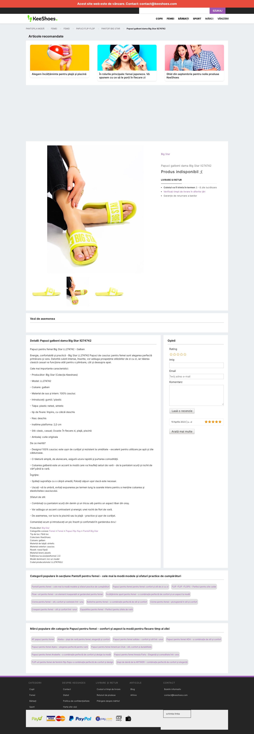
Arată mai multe (182, 431)
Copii (31, 689)
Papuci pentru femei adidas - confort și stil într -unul (138, 639)
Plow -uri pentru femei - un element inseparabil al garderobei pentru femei (67, 594)
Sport (32, 707)
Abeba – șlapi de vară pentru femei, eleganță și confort (84, 639)
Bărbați (32, 701)
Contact (67, 689)
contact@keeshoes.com (158, 4)
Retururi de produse (106, 695)
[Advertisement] (127, 115)
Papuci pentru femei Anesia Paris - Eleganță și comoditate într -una (146, 654)
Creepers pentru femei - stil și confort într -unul (54, 609)
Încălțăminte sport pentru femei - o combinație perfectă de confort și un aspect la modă (148, 594)
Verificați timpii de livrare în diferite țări (184, 191)
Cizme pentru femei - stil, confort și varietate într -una (57, 601)
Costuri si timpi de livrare (108, 689)
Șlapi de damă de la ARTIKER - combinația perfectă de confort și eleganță (152, 662)
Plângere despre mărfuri (108, 701)
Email (172, 371)
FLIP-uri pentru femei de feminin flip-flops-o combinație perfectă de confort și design (72, 662)
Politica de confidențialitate (76, 701)
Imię (172, 359)
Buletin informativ (172, 689)
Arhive (133, 695)
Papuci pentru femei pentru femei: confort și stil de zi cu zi (140, 586)
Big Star (165, 153)
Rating (173, 349)
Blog (132, 689)
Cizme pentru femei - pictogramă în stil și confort (173, 601)
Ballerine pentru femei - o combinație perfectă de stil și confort (117, 601)
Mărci (209, 18)
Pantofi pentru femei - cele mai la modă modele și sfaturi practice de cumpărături (70, 586)
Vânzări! (223, 18)
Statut (66, 695)
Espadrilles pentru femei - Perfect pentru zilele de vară (106, 609)
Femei (32, 695)
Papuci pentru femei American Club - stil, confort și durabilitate (121, 647)
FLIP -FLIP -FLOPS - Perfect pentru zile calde (194, 586)
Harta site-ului (70, 707)
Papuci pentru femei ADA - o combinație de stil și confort (194, 639)
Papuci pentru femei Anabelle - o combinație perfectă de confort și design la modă (71, 654)
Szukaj (217, 10)
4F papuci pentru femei (43, 639)
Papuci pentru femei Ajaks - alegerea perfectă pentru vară (60, 647)
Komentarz (175, 382)
